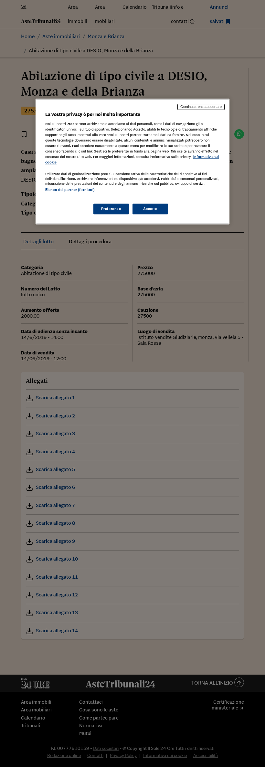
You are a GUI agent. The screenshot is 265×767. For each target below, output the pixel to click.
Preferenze (111, 209)
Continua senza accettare (201, 107)
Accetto (150, 209)
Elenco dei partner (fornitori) (70, 190)
